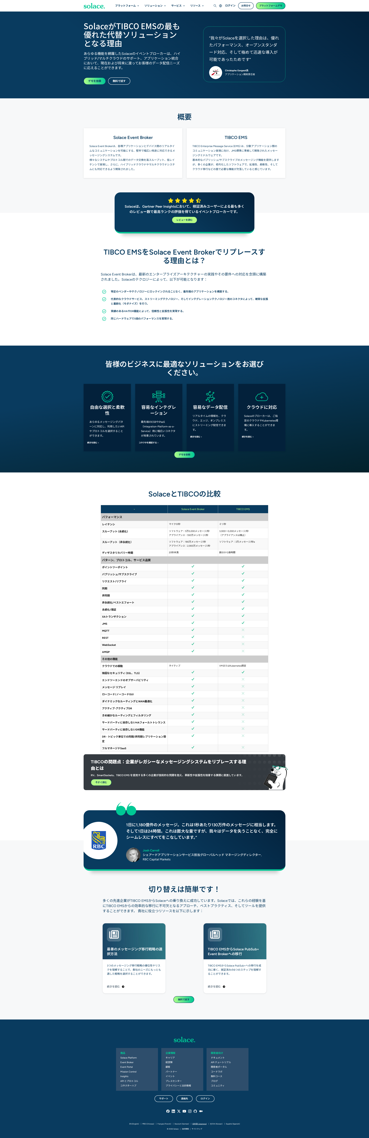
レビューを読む (184, 220)
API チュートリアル (221, 1062)
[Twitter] (179, 1111)
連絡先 (184, 1098)
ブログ (214, 1081)
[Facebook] (168, 1111)
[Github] (195, 1111)
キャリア (170, 1057)
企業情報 (170, 1053)
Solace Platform (128, 1057)
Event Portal (126, 1067)
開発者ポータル (219, 1067)
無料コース (216, 1076)
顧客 (168, 1067)
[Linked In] (173, 1111)
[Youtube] (184, 1111)
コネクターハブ (128, 1085)
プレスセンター (174, 1081)
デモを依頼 (94, 81)
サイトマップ (197, 1129)
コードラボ (216, 1071)
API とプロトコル (129, 1081)
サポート (163, 1098)
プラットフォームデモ (270, 5)
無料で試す (119, 81)
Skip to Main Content (14, 3)
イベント (170, 1076)
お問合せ (246, 5)
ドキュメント (218, 1057)
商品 (122, 1053)
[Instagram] (190, 1111)
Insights (124, 1076)
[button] (137, 4)
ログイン (230, 5)
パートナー (171, 1071)
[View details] (94, 5)
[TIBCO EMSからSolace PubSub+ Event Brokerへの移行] (235, 958)
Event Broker (126, 1062)
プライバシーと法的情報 (178, 1085)
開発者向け (217, 1053)
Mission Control (128, 1071)
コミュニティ (218, 1085)
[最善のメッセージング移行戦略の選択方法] (134, 958)
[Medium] (201, 1111)
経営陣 (169, 1062)
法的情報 (185, 1129)
